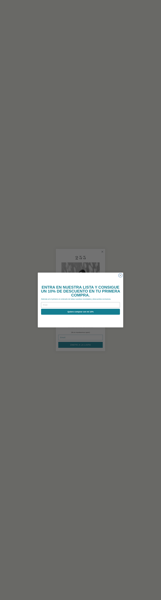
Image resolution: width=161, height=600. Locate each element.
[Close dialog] (120, 275)
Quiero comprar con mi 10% (80, 312)
